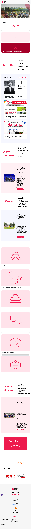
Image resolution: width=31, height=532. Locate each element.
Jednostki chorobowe (4, 519)
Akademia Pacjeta (14, 517)
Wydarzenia (13, 516)
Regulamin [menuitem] (3, 530)
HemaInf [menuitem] (13, 530)
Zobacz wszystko (23, 77)
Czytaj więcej (20, 189)
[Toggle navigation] (28, 2)
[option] (10, 463)
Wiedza (2, 516)
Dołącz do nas (20, 429)
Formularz (15, 445)
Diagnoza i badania (4, 521)
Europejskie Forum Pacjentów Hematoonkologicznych (15, 520)
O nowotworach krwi (4, 517)
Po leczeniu (3, 524)
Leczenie (2, 522)
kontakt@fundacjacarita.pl (15, 504)
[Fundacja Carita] (4, 2)
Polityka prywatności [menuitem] (8, 530)
